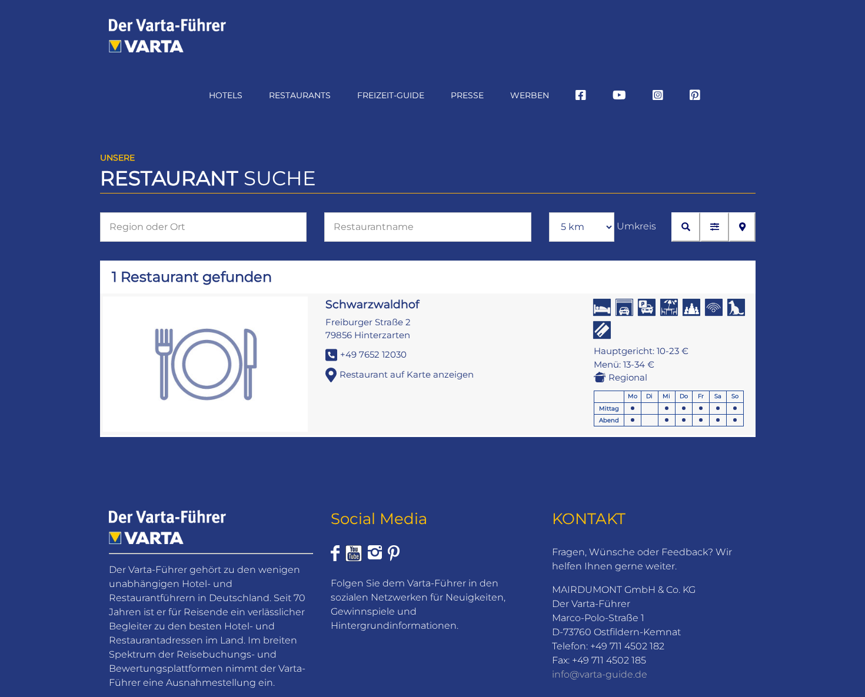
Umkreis (636, 226)
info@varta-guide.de (599, 674)
